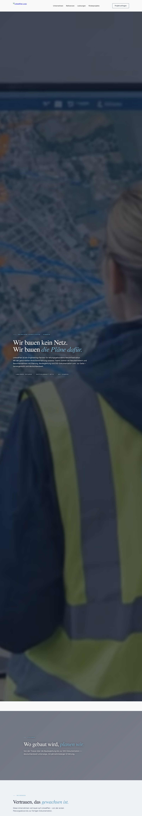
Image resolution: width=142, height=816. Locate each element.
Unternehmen (58, 6)
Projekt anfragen (121, 6)
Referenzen (70, 6)
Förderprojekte (94, 6)
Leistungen (81, 6)
